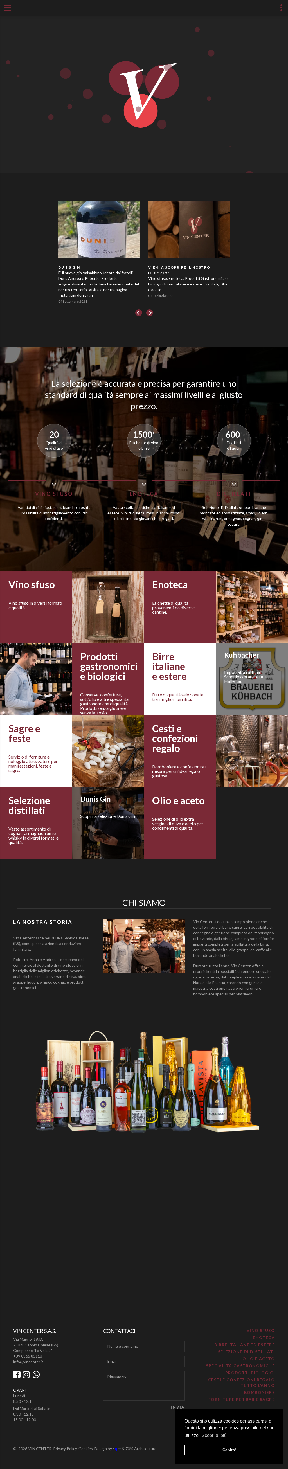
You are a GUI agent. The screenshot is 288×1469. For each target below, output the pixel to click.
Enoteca (264, 1337)
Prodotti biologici (250, 1372)
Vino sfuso (261, 1330)
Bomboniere (259, 1392)
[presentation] (138, 312)
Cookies (85, 1448)
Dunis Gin (95, 799)
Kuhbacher (242, 655)
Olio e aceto (258, 1358)
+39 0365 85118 (27, 1356)
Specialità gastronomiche (240, 1365)
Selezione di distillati (246, 1351)
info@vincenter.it (28, 1361)
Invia (178, 1407)
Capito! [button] (229, 1450)
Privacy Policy (65, 1448)
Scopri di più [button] (214, 1435)
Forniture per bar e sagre (241, 1399)
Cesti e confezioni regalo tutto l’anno (241, 1382)
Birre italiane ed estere (244, 1344)
